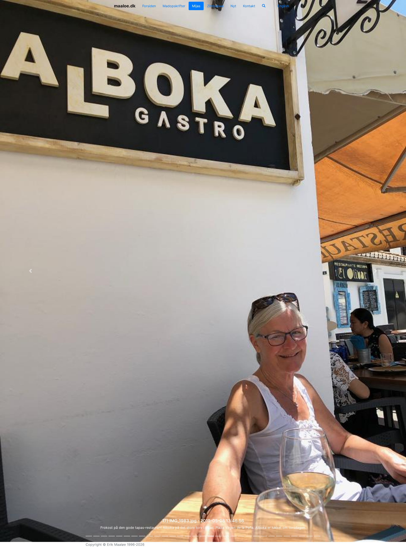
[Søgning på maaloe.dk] (264, 6)
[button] (30, 271)
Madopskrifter (174, 6)
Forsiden (149, 6)
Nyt (233, 6)
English (282, 6)
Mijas (196, 6)
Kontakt (249, 6)
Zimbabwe (215, 6)
